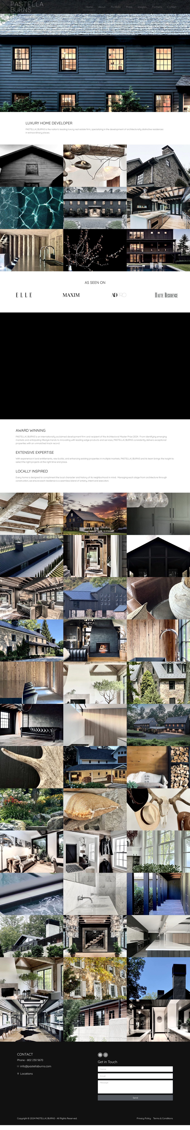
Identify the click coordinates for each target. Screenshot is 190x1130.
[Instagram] (105, 1055)
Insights (142, 6)
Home (89, 6)
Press (129, 6)
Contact (171, 6)
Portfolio (116, 6)
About (101, 6)
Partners (157, 6)
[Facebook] (100, 1055)
